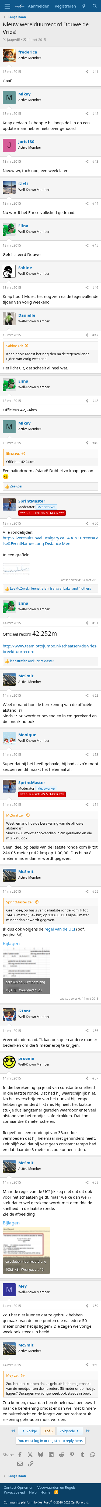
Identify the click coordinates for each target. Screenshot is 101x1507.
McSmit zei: (15, 815)
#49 (95, 443)
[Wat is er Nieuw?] (84, 6)
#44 (95, 203)
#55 (95, 891)
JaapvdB (13, 39)
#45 (95, 245)
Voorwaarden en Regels (56, 1487)
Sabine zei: (14, 345)
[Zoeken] (94, 6)
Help (33, 1492)
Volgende (68, 1430)
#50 (95, 523)
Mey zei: (12, 1375)
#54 (95, 804)
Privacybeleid (14, 1492)
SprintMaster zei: (19, 902)
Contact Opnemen (18, 1487)
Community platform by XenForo (46, 1502)
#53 (95, 754)
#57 (95, 1078)
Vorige (31, 1430)
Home (45, 1492)
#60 (95, 1365)
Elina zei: (13, 453)
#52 (95, 695)
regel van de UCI (59, 929)
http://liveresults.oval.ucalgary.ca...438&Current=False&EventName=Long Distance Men (50, 540)
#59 (95, 1305)
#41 (95, 71)
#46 (95, 287)
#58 (95, 1182)
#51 (95, 623)
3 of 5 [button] (48, 1430)
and (32, 661)
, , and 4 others (50, 588)
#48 (95, 400)
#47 (95, 335)
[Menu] (7, 6)
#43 (95, 161)
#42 (95, 113)
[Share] (86, 72)
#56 (95, 1030)
